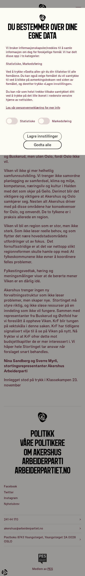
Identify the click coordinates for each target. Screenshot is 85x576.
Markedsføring (62, 121)
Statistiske (27, 121)
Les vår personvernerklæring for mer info (33, 107)
